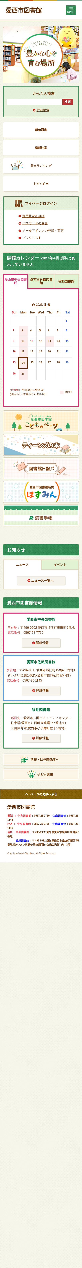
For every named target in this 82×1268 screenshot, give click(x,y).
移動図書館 (66, 281)
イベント (60, 564)
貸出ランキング (41, 165)
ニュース (22, 564)
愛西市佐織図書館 (41, 281)
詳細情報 (42, 642)
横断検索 (41, 147)
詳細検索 (43, 110)
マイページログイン (41, 203)
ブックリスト (31, 237)
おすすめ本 (41, 183)
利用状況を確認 (33, 216)
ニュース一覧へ (42, 580)
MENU (70, 12)
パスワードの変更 (35, 223)
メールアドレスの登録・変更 (43, 230)
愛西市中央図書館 (16, 281)
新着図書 (41, 129)
